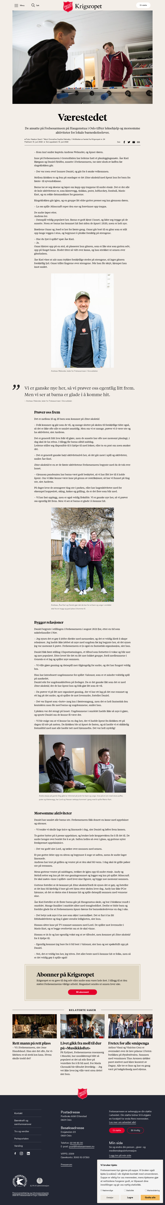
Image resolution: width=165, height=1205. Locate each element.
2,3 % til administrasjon (39, 1185)
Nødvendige (108, 1190)
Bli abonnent (82, 992)
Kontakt (18, 1113)
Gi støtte (117, 1130)
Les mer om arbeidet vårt (122, 1122)
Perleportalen (21, 1138)
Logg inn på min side (120, 1155)
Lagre (130, 1197)
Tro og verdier (21, 1131)
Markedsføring (153, 1190)
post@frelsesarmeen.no (81, 1146)
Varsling (18, 1145)
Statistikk (130, 1190)
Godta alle (150, 1197)
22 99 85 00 (76, 1142)
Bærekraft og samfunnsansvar (22, 1122)
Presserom (66, 1164)
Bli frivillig (135, 1130)
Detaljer (110, 1197)
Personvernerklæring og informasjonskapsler (30, 1193)
